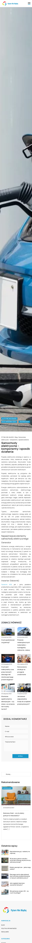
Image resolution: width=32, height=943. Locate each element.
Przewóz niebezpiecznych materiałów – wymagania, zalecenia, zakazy (23, 645)
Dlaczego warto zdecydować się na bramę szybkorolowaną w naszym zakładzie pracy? (20, 876)
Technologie (24, 422)
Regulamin (5, 932)
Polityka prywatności (9, 928)
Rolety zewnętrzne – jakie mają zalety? (20, 868)
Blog (3, 925)
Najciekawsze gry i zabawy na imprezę (20, 852)
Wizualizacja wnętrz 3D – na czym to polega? (19, 892)
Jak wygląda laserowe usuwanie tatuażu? (17, 884)
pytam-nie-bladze (10, 418)
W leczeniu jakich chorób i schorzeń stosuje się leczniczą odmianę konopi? (20, 860)
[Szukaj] (3, 774)
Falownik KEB (6, 584)
